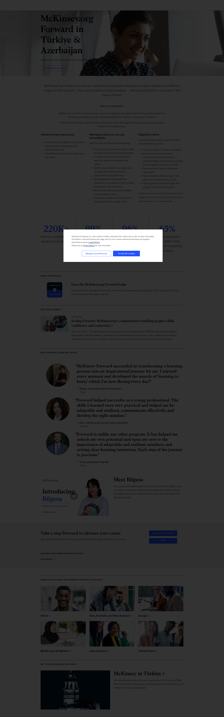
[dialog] (113, 245)
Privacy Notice (89, 246)
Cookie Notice (94, 242)
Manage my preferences (96, 253)
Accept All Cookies (126, 253)
